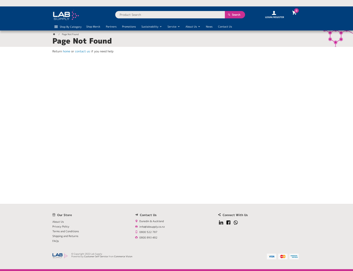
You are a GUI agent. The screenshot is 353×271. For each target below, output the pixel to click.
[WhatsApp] (236, 222)
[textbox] (170, 14)
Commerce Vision (123, 256)
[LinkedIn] (221, 222)
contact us (82, 51)
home (66, 51)
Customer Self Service (96, 256)
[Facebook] (228, 222)
